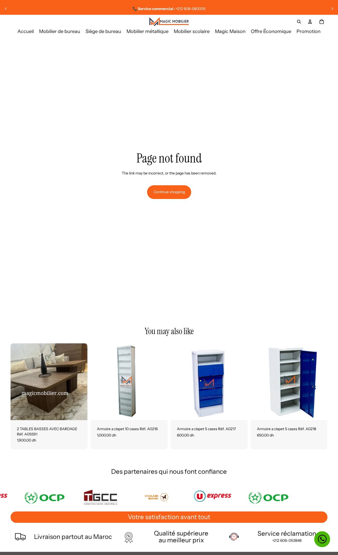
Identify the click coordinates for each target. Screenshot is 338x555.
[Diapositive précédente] (6, 9)
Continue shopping (169, 191)
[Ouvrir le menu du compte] (310, 21)
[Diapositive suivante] (332, 9)
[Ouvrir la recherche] (299, 21)
